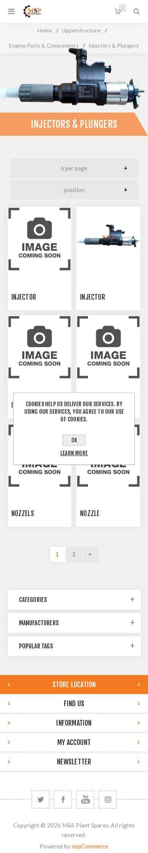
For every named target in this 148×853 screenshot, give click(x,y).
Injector (23, 297)
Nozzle (89, 514)
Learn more (74, 453)
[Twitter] (40, 800)
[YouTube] (85, 800)
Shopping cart (122, 8)
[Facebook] (63, 800)
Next (90, 554)
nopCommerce (90, 846)
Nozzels (22, 514)
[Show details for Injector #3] (39, 347)
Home (45, 30)
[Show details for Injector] (39, 239)
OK (74, 440)
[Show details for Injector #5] (108, 347)
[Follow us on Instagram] (108, 800)
